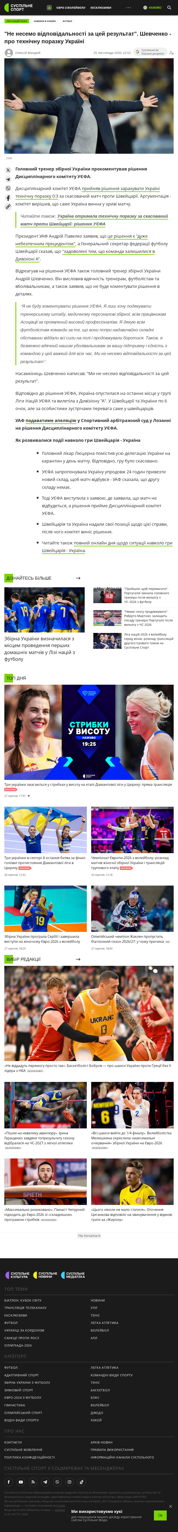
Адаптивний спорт (21, 1375)
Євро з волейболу (70, 8)
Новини (98, 1300)
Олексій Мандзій (27, 53)
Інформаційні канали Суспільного (122, 1457)
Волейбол (100, 1330)
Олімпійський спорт (23, 1413)
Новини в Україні (45, 21)
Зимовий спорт (18, 1390)
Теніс (95, 1315)
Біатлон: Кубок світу (23, 1300)
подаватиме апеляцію (51, 420)
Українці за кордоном (24, 1330)
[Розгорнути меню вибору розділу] (49, 7)
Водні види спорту (21, 1420)
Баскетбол (100, 1390)
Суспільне (63, 1505)
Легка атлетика (105, 1323)
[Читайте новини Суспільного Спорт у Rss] (33, 1482)
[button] (8, 170)
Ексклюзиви (101, 8)
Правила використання (112, 1450)
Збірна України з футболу (27, 1382)
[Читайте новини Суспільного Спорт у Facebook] (8, 1482)
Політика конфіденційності (29, 1457)
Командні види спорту (112, 1375)
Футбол (67, 21)
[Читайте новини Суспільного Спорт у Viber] (57, 1482)
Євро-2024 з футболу (22, 1397)
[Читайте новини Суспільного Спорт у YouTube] (20, 1482)
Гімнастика (14, 1405)
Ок (160, 1515)
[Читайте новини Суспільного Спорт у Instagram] (69, 1482)
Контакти (13, 1442)
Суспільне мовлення (23, 1450)
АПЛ (94, 1338)
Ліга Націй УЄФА (17, 21)
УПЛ (94, 1308)
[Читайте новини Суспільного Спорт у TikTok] (81, 1482)
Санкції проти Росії (21, 1338)
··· (128, 7)
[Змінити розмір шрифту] (171, 53)
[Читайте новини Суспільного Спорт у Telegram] (45, 1482)
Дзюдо (97, 1413)
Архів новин (102, 1442)
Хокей (96, 1420)
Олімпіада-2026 (18, 1345)
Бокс (95, 1397)
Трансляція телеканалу (25, 1308)
